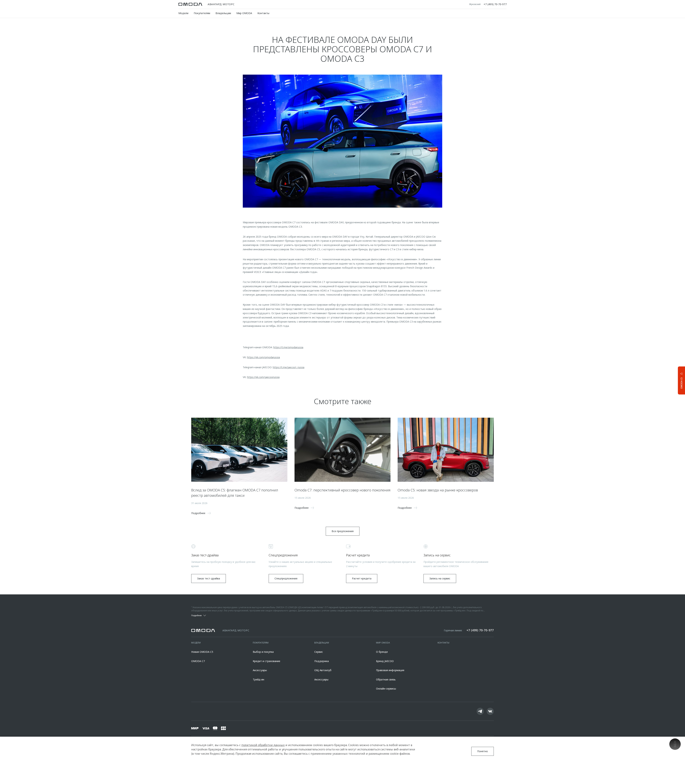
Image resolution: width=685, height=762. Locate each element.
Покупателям (202, 13)
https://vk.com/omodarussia (263, 357)
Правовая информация (390, 670)
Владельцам (223, 13)
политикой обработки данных (263, 745)
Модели (183, 13)
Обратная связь (386, 679)
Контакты (263, 13)
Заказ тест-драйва (208, 578)
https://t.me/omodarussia (288, 347)
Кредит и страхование (266, 661)
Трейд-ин (258, 679)
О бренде (382, 651)
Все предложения (343, 531)
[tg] (480, 711)
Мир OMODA (244, 13)
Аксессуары (260, 670)
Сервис (318, 651)
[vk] (490, 711)
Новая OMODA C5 (202, 651)
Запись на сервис (439, 578)
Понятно (482, 751)
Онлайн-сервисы (386, 688)
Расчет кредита (361, 578)
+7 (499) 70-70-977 (495, 4)
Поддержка (321, 661)
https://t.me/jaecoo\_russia (288, 367)
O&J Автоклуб (322, 670)
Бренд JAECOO (385, 661)
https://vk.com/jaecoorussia (263, 377)
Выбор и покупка (263, 651)
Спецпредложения (286, 578)
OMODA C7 (198, 661)
